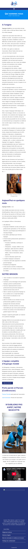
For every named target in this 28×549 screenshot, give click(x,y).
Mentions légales (6, 535)
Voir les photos (7, 383)
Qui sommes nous (16, 15)
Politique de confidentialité (8, 540)
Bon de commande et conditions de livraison (13, 538)
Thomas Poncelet (6, 394)
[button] (14, 9)
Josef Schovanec (6, 397)
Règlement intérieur (7, 532)
